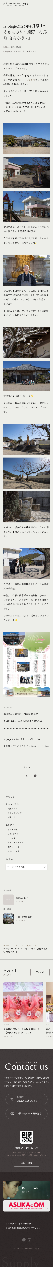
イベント (12, 838)
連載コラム (31, 52)
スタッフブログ (14, 813)
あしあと (10, 825)
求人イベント (14, 847)
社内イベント (14, 851)
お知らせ (10, 797)
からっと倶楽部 (27, 79)
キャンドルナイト (15, 843)
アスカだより (19, 52)
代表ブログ (13, 809)
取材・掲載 (13, 830)
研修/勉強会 (13, 834)
